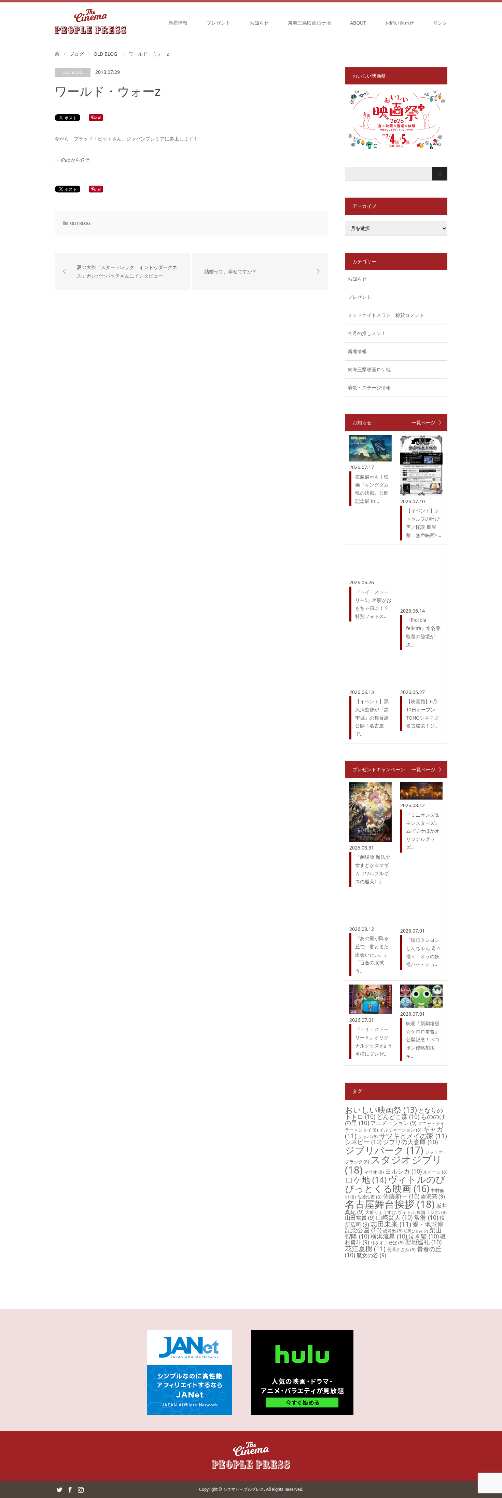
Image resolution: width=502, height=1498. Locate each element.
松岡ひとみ (416, 1231)
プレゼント (219, 22)
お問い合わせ (399, 22)
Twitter (59, 1489)
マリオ (374, 1172)
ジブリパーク (384, 1149)
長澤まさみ (401, 1249)
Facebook (70, 1489)
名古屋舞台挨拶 (390, 1204)
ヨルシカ (403, 1171)
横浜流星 (389, 1236)
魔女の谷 (371, 1255)
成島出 (393, 1231)
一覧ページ (423, 422)
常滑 (426, 1217)
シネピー (363, 1142)
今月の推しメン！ (367, 333)
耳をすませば (387, 1243)
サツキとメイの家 (413, 1135)
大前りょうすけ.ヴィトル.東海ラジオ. (406, 1212)
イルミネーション (400, 1130)
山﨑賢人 (394, 1217)
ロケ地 (366, 1179)
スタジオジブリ (393, 1164)
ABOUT (358, 22)
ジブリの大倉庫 (410, 1142)
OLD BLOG (72, 72)
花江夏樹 (365, 1248)
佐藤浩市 (369, 1197)
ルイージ (435, 1172)
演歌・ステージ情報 (369, 387)
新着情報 (177, 22)
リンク (440, 22)
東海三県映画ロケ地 (309, 22)
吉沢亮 (433, 1196)
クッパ (368, 1137)
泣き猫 (423, 1236)
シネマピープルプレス (243, 1489)
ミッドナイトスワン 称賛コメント (386, 315)
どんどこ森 (398, 1116)
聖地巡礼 (423, 1242)
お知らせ (259, 22)
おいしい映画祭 (381, 1109)
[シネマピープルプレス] (91, 22)
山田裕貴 (360, 1217)
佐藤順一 (401, 1196)
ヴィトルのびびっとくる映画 (395, 1184)
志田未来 (391, 1224)
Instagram (80, 1489)
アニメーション (394, 1123)
